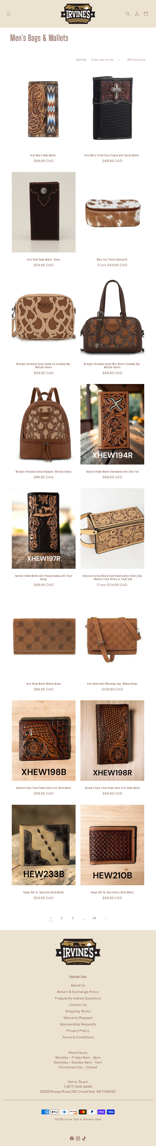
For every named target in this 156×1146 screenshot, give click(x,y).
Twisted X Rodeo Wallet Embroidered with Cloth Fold (112, 471)
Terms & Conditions (78, 1037)
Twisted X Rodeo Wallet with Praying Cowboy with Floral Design (43, 577)
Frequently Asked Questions (78, 998)
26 (94, 918)
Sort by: (81, 59)
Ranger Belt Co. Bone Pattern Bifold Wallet (112, 892)
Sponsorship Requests (78, 1024)
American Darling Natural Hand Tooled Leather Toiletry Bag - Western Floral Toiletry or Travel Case (112, 577)
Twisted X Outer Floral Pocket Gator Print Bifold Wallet (44, 788)
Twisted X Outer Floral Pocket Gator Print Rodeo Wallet (112, 788)
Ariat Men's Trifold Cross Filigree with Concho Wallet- (112, 155)
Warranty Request (78, 1018)
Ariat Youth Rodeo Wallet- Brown (43, 259)
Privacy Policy (78, 1031)
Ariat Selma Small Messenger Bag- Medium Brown (112, 683)
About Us (78, 985)
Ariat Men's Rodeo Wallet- (43, 155)
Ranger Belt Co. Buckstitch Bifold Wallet (43, 892)
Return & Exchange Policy (78, 992)
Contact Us (78, 1005)
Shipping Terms (78, 1011)
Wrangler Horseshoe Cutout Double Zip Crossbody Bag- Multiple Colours (43, 365)
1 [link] (50, 918)
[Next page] (105, 918)
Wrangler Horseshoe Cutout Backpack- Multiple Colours (44, 471)
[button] (8, 13)
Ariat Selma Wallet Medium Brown (43, 683)
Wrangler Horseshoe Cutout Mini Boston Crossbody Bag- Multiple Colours (112, 365)
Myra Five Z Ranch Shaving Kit (112, 259)
